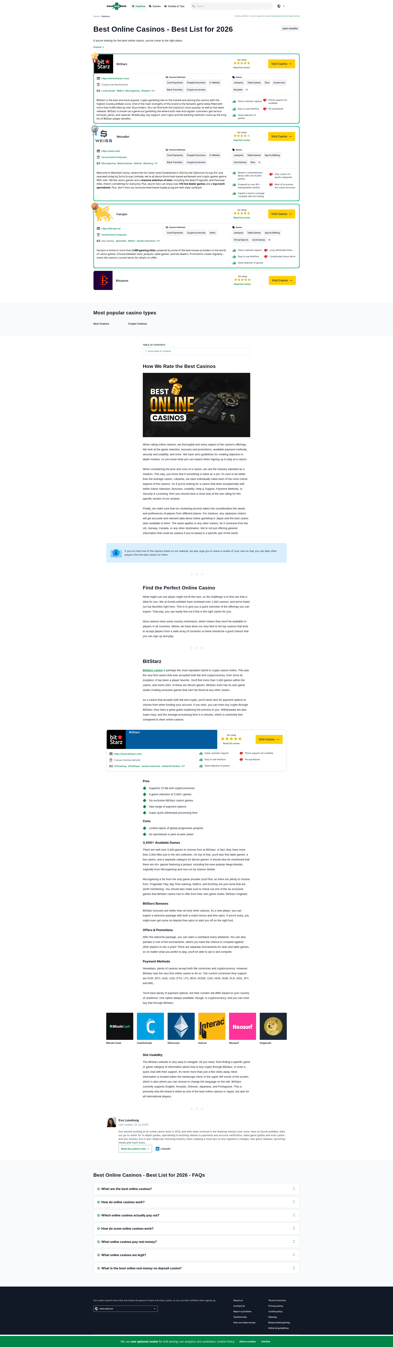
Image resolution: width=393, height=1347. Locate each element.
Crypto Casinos (137, 323)
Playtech (146, 90)
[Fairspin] (103, 214)
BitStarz (122, 64)
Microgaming (132, 90)
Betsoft (138, 163)
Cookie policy (275, 1311)
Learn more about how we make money (283, 16)
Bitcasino (122, 280)
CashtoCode (144, 1042)
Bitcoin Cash (113, 1042)
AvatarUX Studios (171, 766)
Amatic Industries (146, 240)
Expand (98, 47)
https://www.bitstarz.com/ (115, 78)
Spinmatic (121, 240)
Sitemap (272, 1317)
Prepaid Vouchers (196, 82)
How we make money (244, 1322)
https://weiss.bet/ (110, 151)
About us (238, 1300)
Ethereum (174, 1042)
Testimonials (240, 1317)
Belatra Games (125, 163)
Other (213, 232)
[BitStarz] (103, 63)
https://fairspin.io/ (111, 228)
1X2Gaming (120, 766)
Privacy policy (275, 1306)
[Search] (194, 6)
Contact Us (239, 1306)
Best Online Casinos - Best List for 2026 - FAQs (149, 1175)
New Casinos (101, 323)
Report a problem (242, 1311)
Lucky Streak (108, 90)
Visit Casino (283, 64)
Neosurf (234, 1042)
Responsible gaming (279, 1322)
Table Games (254, 82)
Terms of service (277, 1300)
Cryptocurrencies (196, 89)
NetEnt (120, 90)
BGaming (148, 163)
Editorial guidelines (278, 1328)
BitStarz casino (153, 670)
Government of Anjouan (114, 157)
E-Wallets (215, 82)
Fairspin (122, 214)
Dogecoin (265, 1042)
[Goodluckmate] (116, 6)
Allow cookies (247, 1341)
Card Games (240, 162)
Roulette (238, 89)
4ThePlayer (134, 766)
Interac (202, 1042)
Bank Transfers (175, 89)
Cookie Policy (225, 1341)
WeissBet (123, 136)
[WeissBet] (103, 136)
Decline (265, 1341)
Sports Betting (272, 155)
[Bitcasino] (103, 280)
